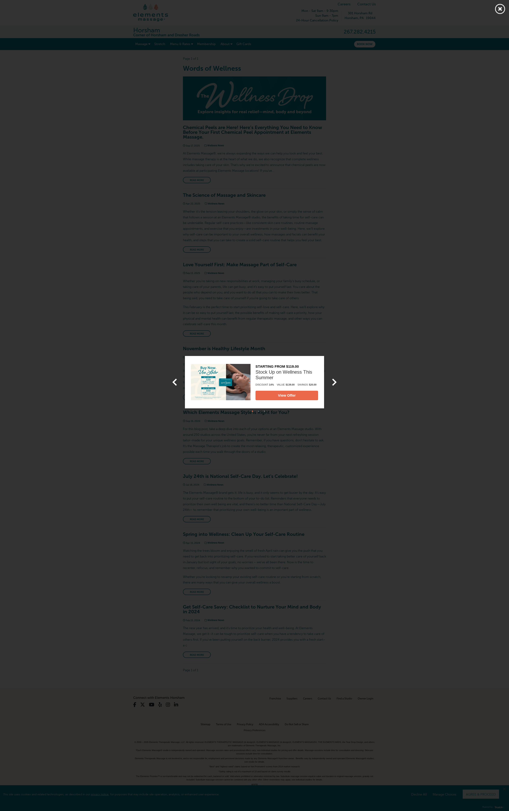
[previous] (174, 382)
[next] (334, 382)
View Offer (287, 395)
